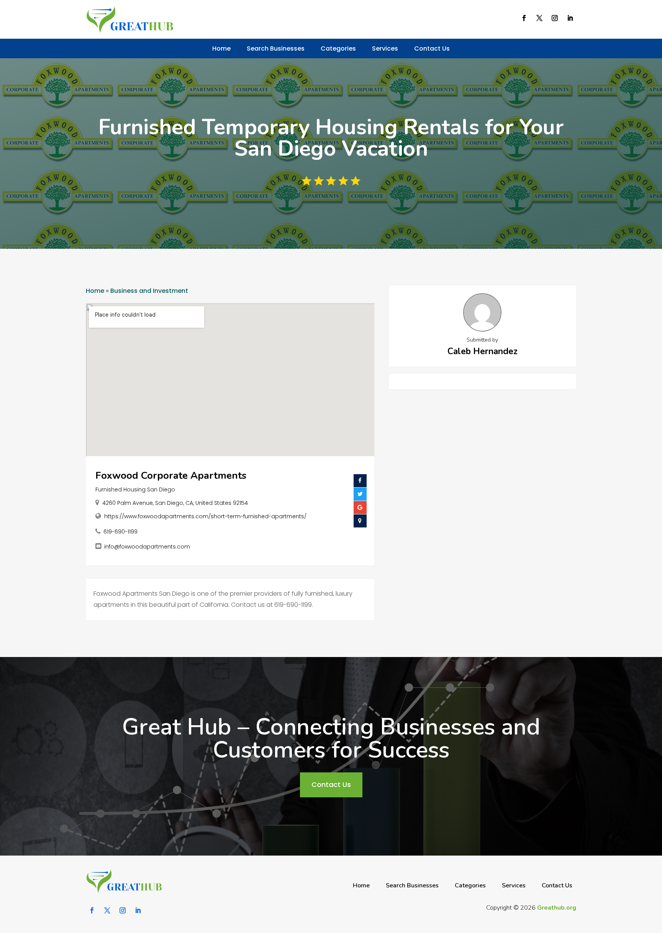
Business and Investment (149, 290)
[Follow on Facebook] (524, 18)
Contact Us (432, 48)
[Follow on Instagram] (555, 18)
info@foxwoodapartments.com (147, 546)
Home (221, 48)
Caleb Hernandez (482, 351)
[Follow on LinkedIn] (570, 18)
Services (385, 48)
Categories (338, 48)
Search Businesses (276, 48)
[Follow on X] (539, 18)
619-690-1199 (120, 531)
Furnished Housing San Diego (135, 489)
